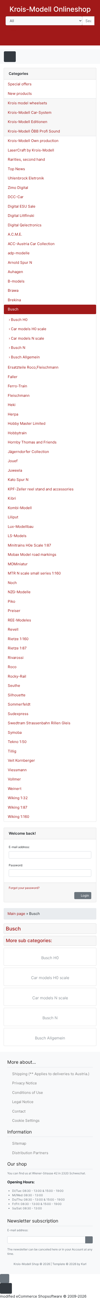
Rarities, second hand (26, 159)
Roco (12, 666)
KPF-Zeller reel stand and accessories (41, 489)
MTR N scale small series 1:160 (34, 573)
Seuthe (14, 685)
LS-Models (17, 535)
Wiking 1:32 (18, 798)
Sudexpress (18, 713)
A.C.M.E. (15, 234)
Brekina (14, 300)
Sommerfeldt (19, 704)
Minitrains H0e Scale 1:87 (29, 545)
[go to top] (4, 1278)
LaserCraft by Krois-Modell (31, 150)
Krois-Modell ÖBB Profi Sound (34, 131)
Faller (12, 376)
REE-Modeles (19, 620)
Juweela (15, 470)
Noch (12, 582)
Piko (11, 601)
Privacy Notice (23, 1083)
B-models (16, 281)
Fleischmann (19, 395)
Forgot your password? (24, 888)
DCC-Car (16, 197)
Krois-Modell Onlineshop (50, 9)
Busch (13, 309)
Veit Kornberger (21, 760)
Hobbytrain (17, 433)
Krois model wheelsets (27, 103)
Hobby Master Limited (26, 423)
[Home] (49, 40)
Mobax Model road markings (32, 554)
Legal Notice (21, 1101)
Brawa (13, 290)
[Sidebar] (87, 56)
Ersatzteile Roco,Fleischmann (33, 367)
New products (20, 93)
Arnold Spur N (20, 262)
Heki (12, 404)
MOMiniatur (18, 564)
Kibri (12, 498)
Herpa (13, 414)
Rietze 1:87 (17, 648)
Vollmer (14, 779)
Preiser (14, 610)
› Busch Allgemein (24, 357)
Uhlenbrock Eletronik (26, 178)
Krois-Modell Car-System (29, 112)
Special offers (20, 84)
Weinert (14, 788)
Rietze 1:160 (18, 639)
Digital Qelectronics (25, 225)
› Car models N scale (26, 338)
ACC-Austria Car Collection (31, 243)
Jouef (12, 461)
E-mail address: (19, 847)
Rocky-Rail (17, 676)
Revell (13, 629)
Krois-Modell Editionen (27, 121)
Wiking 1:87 (17, 807)
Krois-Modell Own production (33, 140)
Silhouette (16, 695)
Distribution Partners (29, 1153)
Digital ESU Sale (21, 206)
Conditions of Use (26, 1092)
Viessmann (17, 770)
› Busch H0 (18, 319)
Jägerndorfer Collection (28, 451)
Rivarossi (16, 657)
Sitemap (18, 1143)
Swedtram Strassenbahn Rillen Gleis (39, 723)
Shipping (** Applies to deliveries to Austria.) (49, 1073)
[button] (62, 40)
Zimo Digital (18, 187)
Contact (17, 1111)
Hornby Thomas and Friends (32, 442)
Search (14, 29)
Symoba (15, 732)
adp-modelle (19, 253)
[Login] (89, 1240)
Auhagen (15, 271)
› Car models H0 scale (27, 329)
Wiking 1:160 (18, 816)
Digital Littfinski (21, 215)
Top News (16, 169)
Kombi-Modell (20, 507)
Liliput (13, 517)
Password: (16, 865)
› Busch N (17, 347)
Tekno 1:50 (17, 741)
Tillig (12, 751)
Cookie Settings (25, 1120)
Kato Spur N (18, 479)
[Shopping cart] (89, 40)
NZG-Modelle (19, 592)
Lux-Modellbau (20, 526)
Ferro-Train (17, 386)
